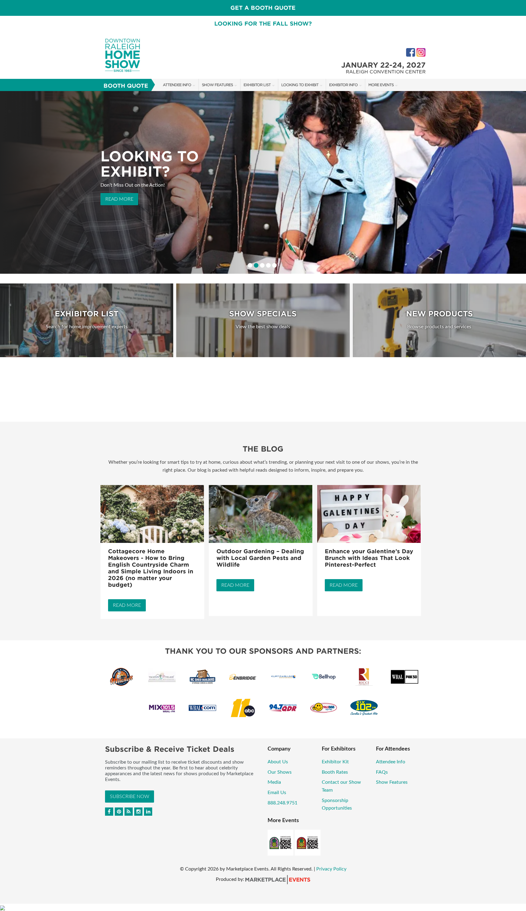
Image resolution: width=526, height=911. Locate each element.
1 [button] (250, 265)
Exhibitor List (257, 85)
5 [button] (274, 265)
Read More (119, 204)
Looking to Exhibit (299, 85)
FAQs (382, 772)
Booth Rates (335, 772)
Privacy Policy (331, 869)
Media (274, 782)
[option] (263, 182)
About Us (278, 761)
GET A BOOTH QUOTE (263, 8)
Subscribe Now (129, 796)
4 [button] (268, 265)
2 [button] (256, 265)
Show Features (217, 85)
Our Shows (280, 772)
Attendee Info (177, 85)
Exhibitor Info (343, 85)
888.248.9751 (282, 802)
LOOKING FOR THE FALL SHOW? (263, 23)
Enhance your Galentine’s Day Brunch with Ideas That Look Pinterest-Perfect (369, 558)
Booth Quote (125, 86)
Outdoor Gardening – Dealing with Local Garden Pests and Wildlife (260, 558)
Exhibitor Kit (335, 761)
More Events (381, 85)
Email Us (277, 792)
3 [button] (262, 265)
